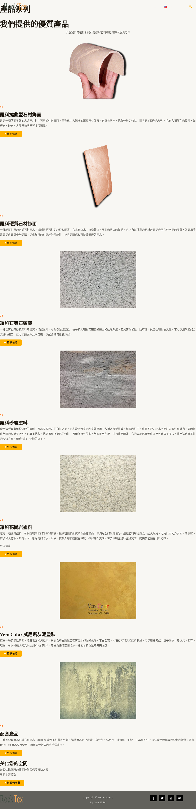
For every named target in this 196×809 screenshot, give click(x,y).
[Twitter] (162, 798)
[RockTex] (15, 6)
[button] (190, 6)
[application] (125, 6)
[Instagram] (171, 798)
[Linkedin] (179, 798)
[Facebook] (153, 798)
